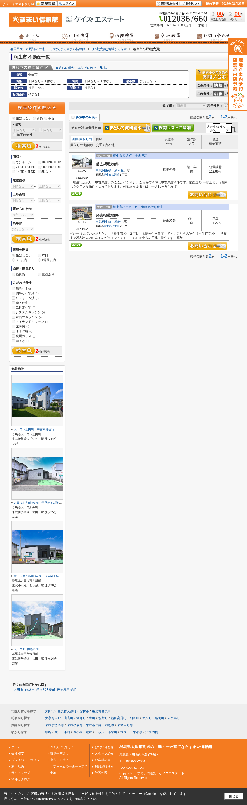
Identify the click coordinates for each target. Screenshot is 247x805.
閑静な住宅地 (27, 293)
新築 (40, 118)
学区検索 (101, 773)
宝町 (92, 718)
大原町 (147, 718)
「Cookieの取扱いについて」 (50, 799)
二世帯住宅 (25, 307)
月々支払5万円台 (62, 747)
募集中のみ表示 (86, 117)
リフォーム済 (27, 298)
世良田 (125, 732)
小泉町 (112, 732)
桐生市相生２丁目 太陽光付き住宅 (138, 207)
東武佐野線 (125, 725)
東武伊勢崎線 (54, 725)
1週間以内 (49, 260)
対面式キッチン (29, 317)
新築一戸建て (59, 753)
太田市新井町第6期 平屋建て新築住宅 (39, 502)
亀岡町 (159, 718)
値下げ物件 (25, 135)
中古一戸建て (59, 760)
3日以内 (21, 260)
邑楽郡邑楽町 (66, 690)
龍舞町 (103, 718)
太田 (58, 732)
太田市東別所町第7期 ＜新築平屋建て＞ (41, 576)
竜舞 (89, 732)
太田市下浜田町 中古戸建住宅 (34, 429)
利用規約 (17, 766)
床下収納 (24, 331)
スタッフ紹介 (104, 753)
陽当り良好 (25, 288)
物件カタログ (20, 779)
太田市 (18, 690)
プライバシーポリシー (27, 760)
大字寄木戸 (53, 718)
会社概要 (17, 753)
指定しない (24, 118)
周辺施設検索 (104, 766)
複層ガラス (25, 336)
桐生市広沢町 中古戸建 (130, 155)
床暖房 (22, 326)
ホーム (16, 747)
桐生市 (107, 174)
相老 (117, 221)
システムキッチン (30, 312)
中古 (51, 118)
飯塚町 (81, 718)
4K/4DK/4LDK (25, 172)
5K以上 (46, 172)
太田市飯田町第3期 (26, 649)
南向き (22, 341)
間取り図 (85, 139)
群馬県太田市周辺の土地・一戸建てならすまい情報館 (165, 747)
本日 (45, 255)
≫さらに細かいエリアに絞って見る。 (82, 68)
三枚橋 (100, 732)
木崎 (67, 732)
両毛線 (109, 725)
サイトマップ (20, 773)
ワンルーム (23, 162)
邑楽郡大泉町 (45, 690)
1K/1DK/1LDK (51, 162)
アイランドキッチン (32, 322)
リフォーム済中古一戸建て (69, 766)
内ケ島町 (173, 718)
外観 (75, 139)
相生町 (115, 225)
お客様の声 (102, 760)
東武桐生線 (103, 170)
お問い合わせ (104, 747)
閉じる (234, 796)
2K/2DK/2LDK (25, 167)
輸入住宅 (24, 303)
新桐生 (119, 170)
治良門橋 (151, 732)
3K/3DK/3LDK (51, 167)
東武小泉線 (75, 725)
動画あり (48, 274)
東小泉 (137, 732)
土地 (53, 773)
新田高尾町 (119, 718)
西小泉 (78, 732)
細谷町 (134, 718)
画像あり (22, 274)
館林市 (29, 690)
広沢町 (115, 174)
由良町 (68, 718)
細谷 (48, 732)
